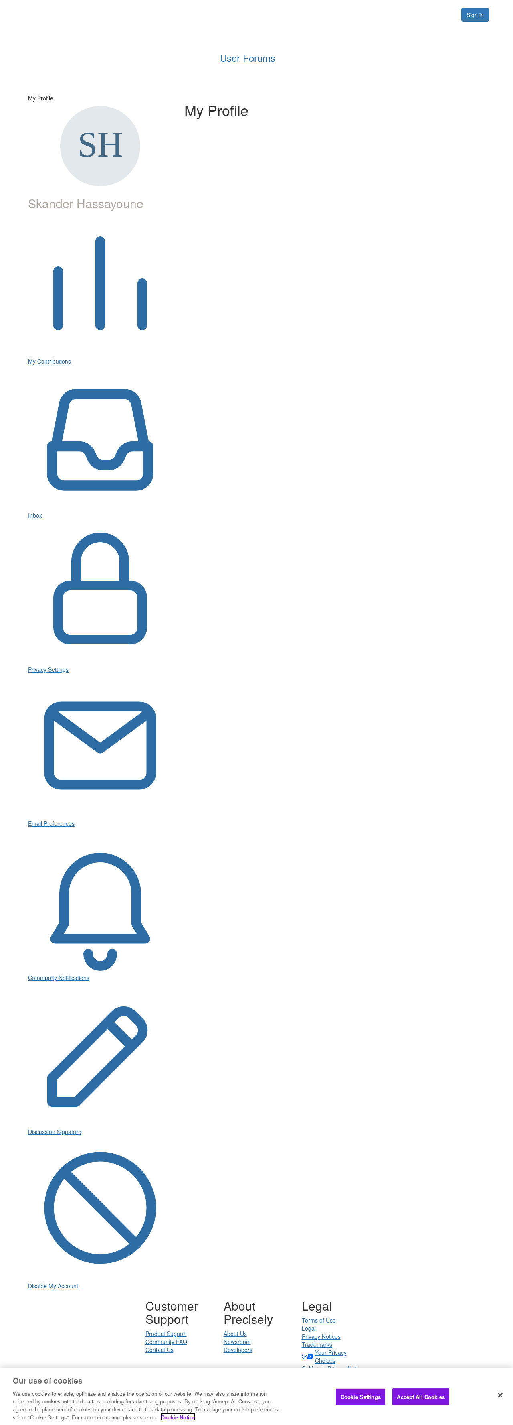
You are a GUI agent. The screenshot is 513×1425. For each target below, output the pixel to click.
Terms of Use (319, 1320)
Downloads (356, 14)
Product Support (166, 1333)
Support (313, 14)
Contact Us (159, 1350)
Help (279, 14)
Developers (238, 1350)
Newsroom (237, 1342)
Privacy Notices (321, 1336)
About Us (235, 1333)
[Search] (445, 15)
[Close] (500, 1395)
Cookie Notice (178, 1417)
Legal (309, 1328)
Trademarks (317, 1344)
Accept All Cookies (420, 1397)
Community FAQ (166, 1342)
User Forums (237, 14)
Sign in (475, 15)
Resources (404, 14)
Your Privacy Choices (331, 1356)
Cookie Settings (361, 1397)
